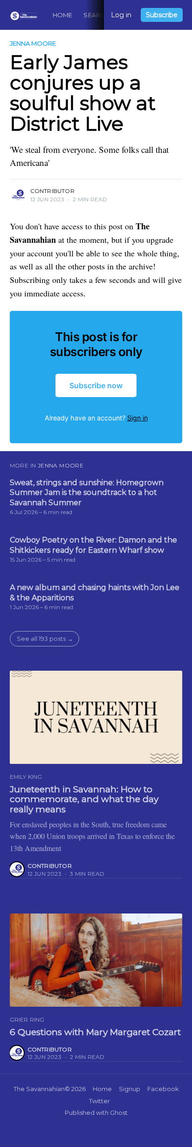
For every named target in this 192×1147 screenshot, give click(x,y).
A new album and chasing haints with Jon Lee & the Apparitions (94, 592)
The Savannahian (39, 1088)
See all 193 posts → (45, 638)
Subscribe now (96, 385)
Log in (121, 15)
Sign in (137, 418)
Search (96, 15)
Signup (129, 1088)
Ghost (119, 1112)
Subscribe (162, 15)
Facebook (163, 1088)
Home (63, 15)
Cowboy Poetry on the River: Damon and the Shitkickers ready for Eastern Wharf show (93, 545)
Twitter (99, 1101)
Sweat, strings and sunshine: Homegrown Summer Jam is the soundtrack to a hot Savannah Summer (87, 492)
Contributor (52, 190)
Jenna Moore (33, 43)
